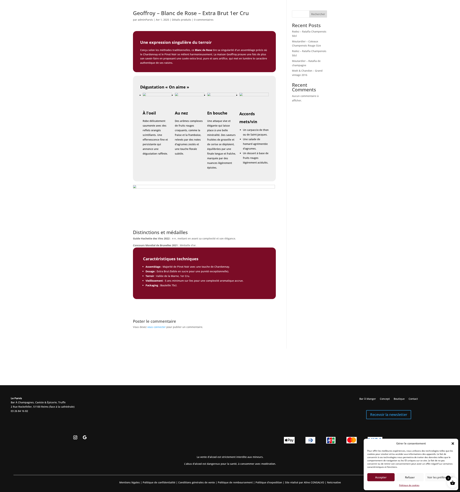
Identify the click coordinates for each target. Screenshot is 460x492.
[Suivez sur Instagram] (75, 437)
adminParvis (145, 19)
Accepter (381, 477)
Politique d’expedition (268, 482)
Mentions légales (129, 482)
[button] (453, 443)
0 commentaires (203, 19)
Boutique (399, 399)
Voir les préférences (440, 477)
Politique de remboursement (235, 482)
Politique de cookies (409, 485)
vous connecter (156, 327)
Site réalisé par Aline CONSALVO (304, 482)
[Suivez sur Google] (85, 437)
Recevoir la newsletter (388, 414)
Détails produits (181, 19)
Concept (385, 399)
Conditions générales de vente (196, 482)
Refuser (410, 477)
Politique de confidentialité (158, 482)
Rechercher (318, 14)
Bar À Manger (367, 399)
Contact (413, 399)
